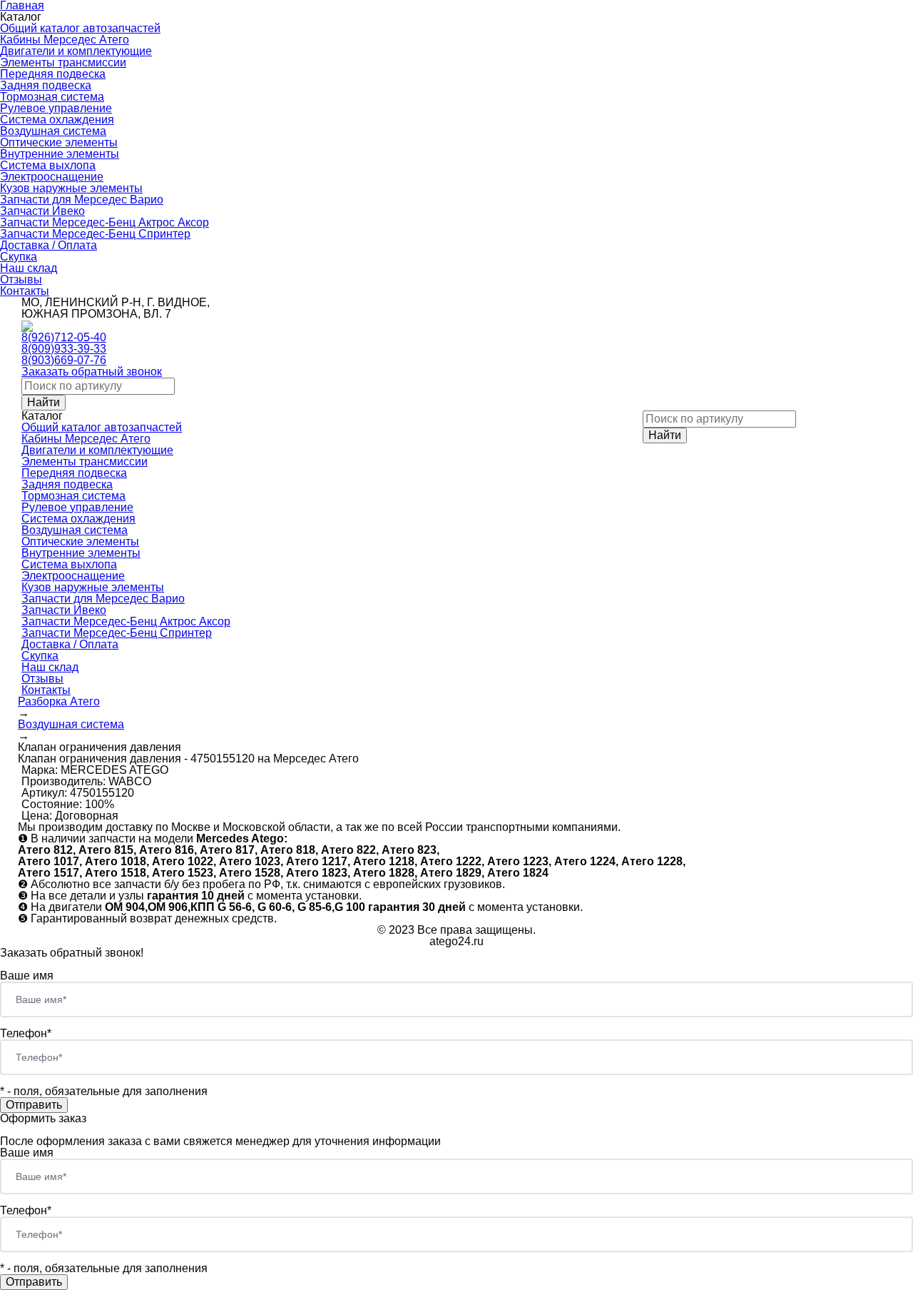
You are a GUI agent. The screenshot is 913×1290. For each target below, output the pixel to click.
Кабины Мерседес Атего (64, 40)
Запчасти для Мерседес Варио (81, 199)
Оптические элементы (59, 142)
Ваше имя (26, 975)
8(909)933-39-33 (63, 349)
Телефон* (25, 1033)
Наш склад (28, 268)
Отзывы (21, 279)
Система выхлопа (48, 165)
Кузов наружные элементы (71, 188)
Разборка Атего (59, 701)
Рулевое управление (56, 108)
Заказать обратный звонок (91, 372)
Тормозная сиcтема (52, 97)
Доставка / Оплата (48, 245)
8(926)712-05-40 (63, 337)
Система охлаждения (57, 120)
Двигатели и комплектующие (76, 51)
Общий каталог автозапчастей (80, 28)
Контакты (24, 291)
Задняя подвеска (45, 85)
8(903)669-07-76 (63, 360)
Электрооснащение (51, 177)
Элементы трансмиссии (63, 62)
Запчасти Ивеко (42, 211)
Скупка (18, 257)
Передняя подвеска (53, 74)
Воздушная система (53, 131)
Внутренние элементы (59, 154)
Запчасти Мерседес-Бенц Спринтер (95, 234)
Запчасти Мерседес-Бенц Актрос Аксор (104, 222)
